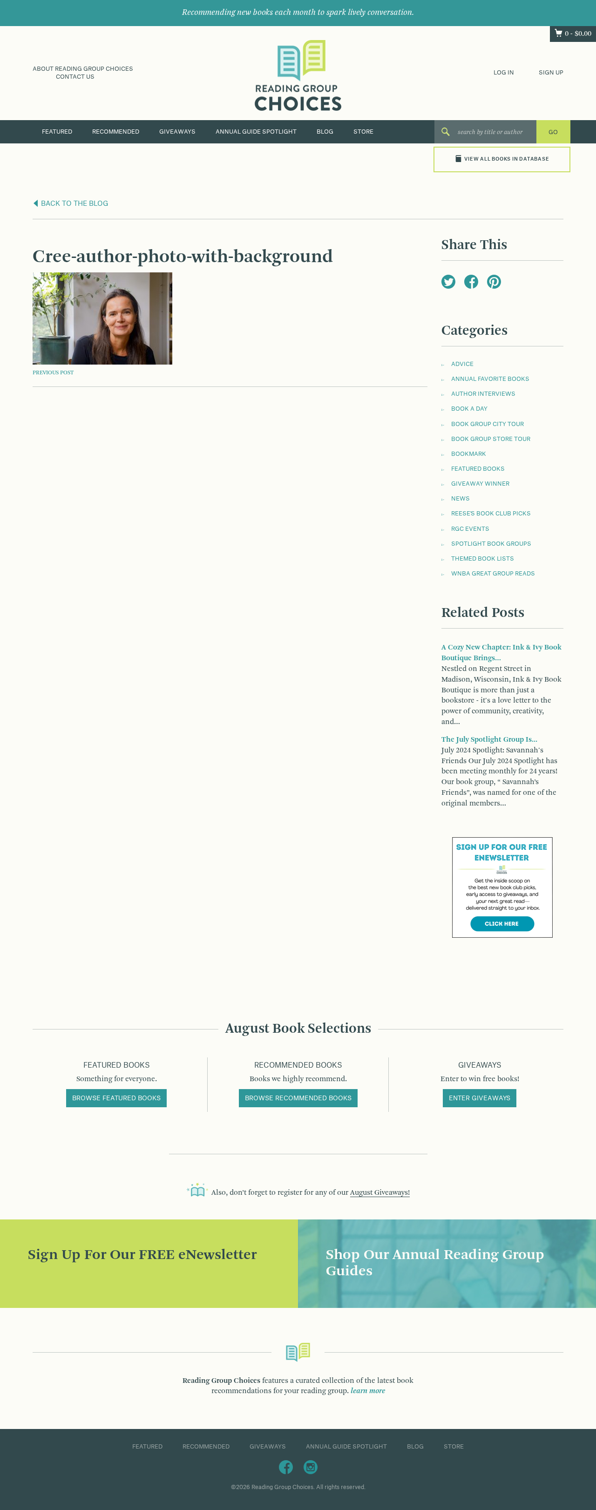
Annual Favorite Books (490, 379)
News (460, 498)
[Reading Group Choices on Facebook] (286, 1467)
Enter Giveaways (479, 1098)
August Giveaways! (380, 1193)
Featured (57, 132)
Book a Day (469, 409)
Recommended (115, 132)
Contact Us (75, 77)
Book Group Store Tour (490, 439)
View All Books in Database (506, 159)
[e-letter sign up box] (502, 887)
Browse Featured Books (116, 1098)
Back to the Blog (73, 204)
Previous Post (53, 373)
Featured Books (478, 469)
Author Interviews (483, 394)
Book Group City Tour (487, 424)
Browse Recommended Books (298, 1098)
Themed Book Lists (482, 559)
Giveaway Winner (480, 484)
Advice (462, 364)
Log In (504, 72)
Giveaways (177, 132)
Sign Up (551, 72)
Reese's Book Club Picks (491, 513)
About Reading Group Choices (83, 69)
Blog (325, 132)
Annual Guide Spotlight (256, 132)
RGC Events (470, 529)
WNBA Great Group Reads (493, 573)
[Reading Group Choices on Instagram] (311, 1467)
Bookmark (468, 454)
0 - (578, 34)
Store (363, 132)
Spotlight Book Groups (491, 544)
